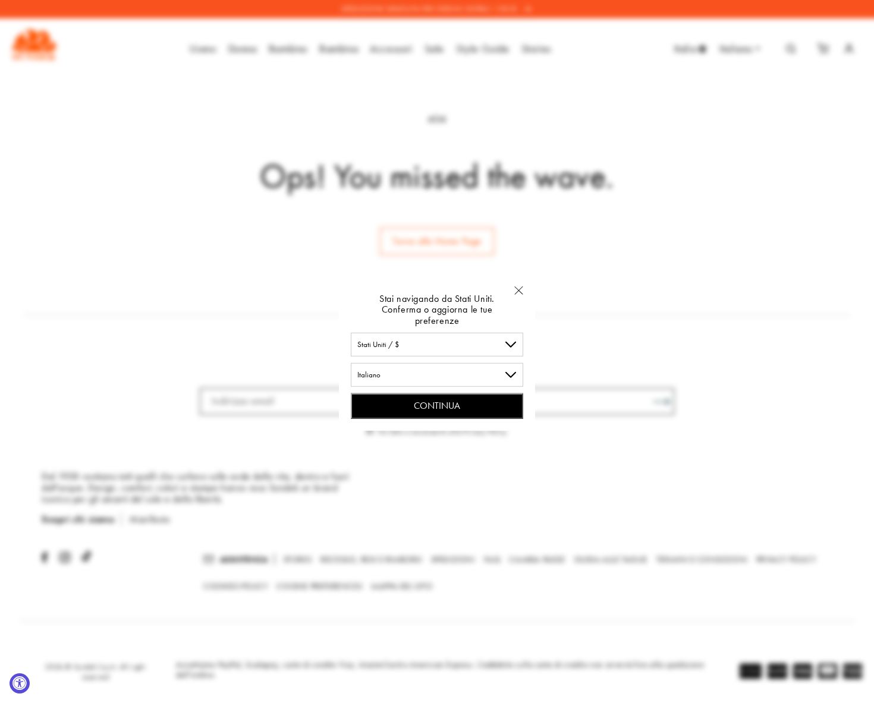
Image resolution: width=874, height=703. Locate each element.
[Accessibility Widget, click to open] (20, 683)
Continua (437, 405)
